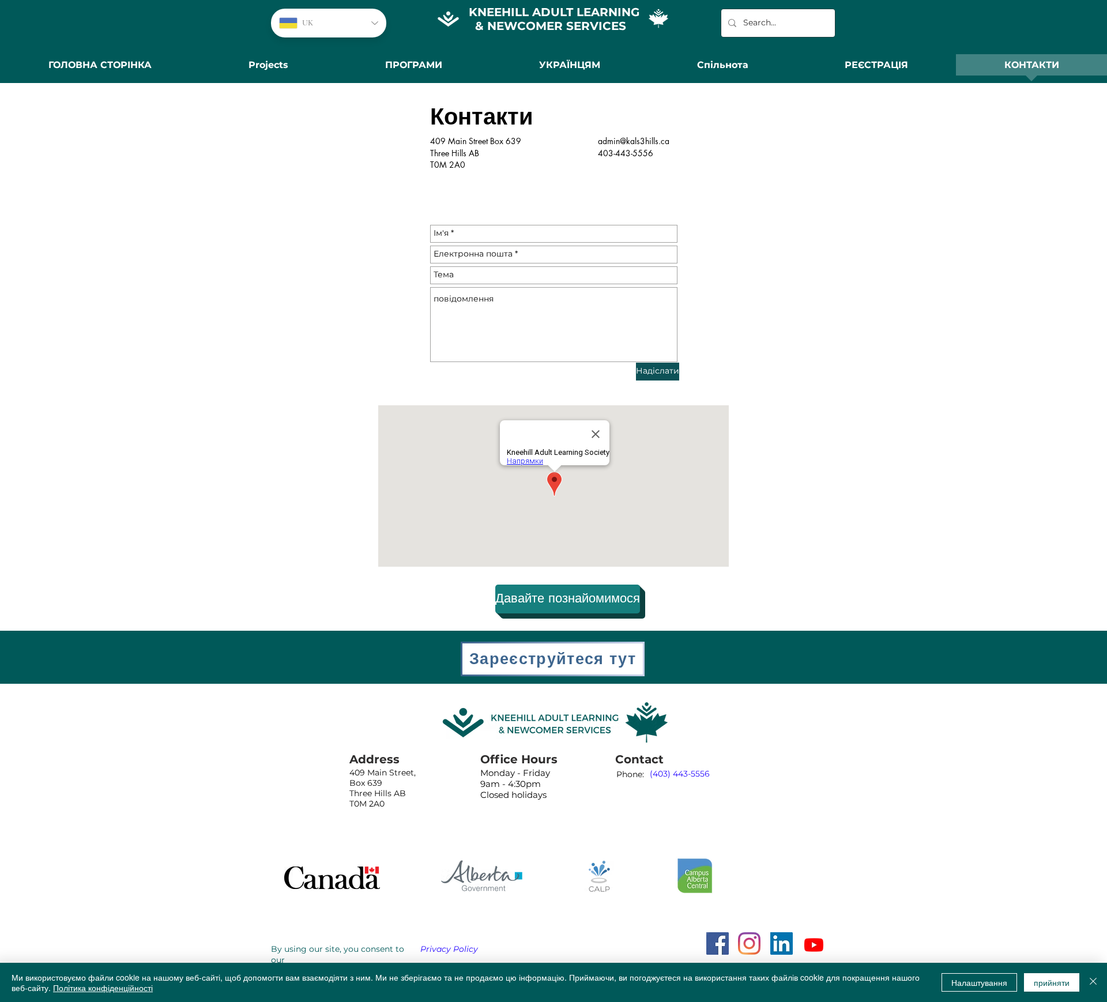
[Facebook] (717, 943)
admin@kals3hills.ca (633, 140)
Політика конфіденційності (103, 987)
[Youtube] (814, 944)
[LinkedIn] (781, 943)
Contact (639, 759)
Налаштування (979, 982)
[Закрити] (1093, 982)
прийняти (1052, 982)
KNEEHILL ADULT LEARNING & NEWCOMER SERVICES (554, 19)
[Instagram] (749, 943)
